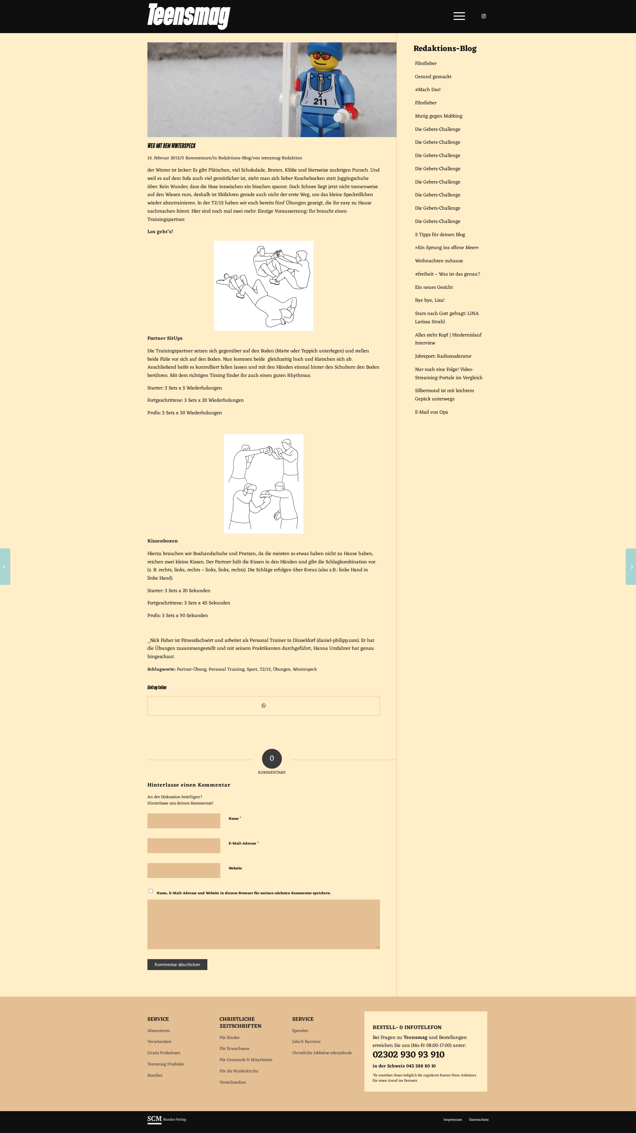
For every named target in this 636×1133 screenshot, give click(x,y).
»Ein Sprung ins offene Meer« (447, 247)
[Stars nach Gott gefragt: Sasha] (5, 566)
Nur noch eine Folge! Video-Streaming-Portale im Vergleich (449, 374)
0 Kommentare (196, 158)
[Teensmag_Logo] (189, 16)
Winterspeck (305, 670)
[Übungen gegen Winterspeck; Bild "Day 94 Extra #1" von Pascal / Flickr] (272, 135)
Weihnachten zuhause (439, 261)
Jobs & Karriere (306, 1042)
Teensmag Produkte (165, 1064)
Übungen (282, 670)
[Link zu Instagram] (484, 16)
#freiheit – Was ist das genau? (448, 274)
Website (235, 868)
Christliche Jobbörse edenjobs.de (322, 1053)
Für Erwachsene (234, 1049)
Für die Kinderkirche (239, 1071)
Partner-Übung (191, 670)
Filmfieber (426, 63)
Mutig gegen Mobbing (438, 116)
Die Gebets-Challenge (437, 129)
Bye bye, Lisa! (430, 300)
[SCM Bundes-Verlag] (166, 1123)
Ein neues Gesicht (434, 287)
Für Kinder (230, 1038)
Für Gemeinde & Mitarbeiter (246, 1060)
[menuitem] (457, 16)
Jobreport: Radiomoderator (443, 356)
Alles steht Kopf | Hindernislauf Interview (448, 339)
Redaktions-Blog (234, 158)
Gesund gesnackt (433, 77)
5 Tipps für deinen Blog (440, 235)
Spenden (300, 1031)
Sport (252, 670)
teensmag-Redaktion (281, 158)
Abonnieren (158, 1031)
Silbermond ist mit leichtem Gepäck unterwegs (444, 395)
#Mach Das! (428, 89)
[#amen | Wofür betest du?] (631, 566)
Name (235, 818)
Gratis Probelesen (164, 1053)
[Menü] (457, 16)
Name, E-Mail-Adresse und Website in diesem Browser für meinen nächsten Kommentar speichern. (244, 893)
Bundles (154, 1075)
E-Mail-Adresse (244, 843)
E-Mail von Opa (431, 412)
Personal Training (226, 670)
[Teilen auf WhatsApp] (264, 705)
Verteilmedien (233, 1082)
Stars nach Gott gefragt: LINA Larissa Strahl (447, 318)
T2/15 (265, 670)
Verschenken (159, 1042)
